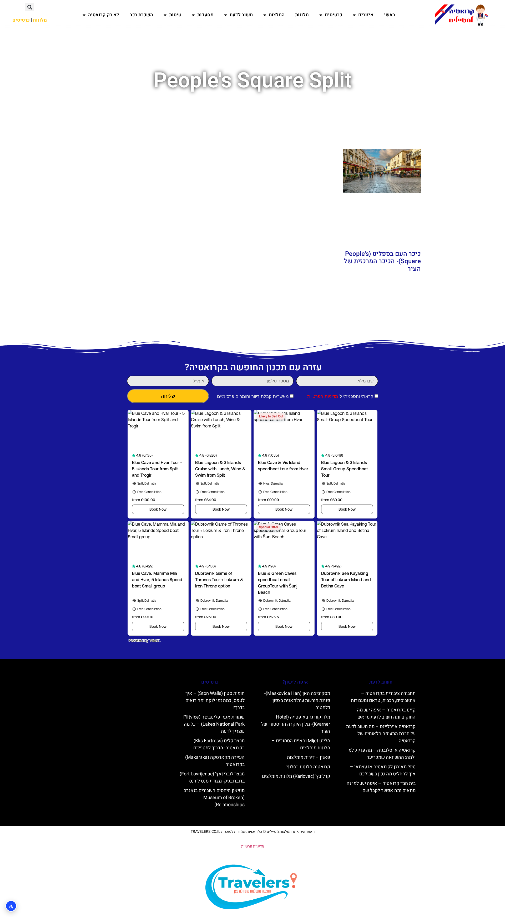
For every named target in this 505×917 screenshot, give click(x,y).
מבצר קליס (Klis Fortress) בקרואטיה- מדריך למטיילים (219, 744)
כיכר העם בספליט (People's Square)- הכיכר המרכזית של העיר (382, 261)
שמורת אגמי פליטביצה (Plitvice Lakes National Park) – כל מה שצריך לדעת (214, 724)
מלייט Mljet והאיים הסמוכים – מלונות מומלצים (301, 744)
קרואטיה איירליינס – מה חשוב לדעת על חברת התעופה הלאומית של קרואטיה (381, 733)
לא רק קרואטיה (103, 14)
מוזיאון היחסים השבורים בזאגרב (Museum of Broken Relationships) (214, 797)
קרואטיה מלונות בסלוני (308, 766)
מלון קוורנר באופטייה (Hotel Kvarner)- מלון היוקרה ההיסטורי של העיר (295, 724)
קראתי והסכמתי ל (340, 396)
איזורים (365, 14)
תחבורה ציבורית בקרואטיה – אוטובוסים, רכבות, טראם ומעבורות (383, 697)
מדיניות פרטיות (252, 846)
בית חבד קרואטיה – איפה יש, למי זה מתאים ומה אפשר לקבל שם (381, 787)
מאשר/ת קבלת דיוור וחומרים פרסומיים (253, 396)
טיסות (175, 14)
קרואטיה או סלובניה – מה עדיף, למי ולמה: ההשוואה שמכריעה (381, 754)
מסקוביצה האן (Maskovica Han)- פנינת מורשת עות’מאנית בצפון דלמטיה (297, 700)
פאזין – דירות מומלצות (308, 757)
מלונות (302, 14)
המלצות (277, 14)
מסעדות (205, 14)
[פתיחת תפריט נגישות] (11, 906)
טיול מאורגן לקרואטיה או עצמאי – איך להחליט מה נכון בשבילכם (383, 770)
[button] (29, 7)
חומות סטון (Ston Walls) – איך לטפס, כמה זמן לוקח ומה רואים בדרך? (215, 700)
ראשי (389, 14)
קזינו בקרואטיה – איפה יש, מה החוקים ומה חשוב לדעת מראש (386, 713)
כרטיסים (333, 14)
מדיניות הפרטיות (322, 396)
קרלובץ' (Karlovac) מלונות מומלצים (296, 776)
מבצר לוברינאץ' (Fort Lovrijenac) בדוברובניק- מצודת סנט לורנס (212, 777)
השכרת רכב (141, 14)
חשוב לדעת (241, 14)
